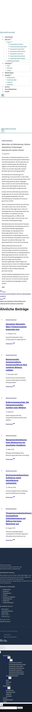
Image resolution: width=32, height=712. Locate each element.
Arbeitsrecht (6, 600)
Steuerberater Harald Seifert (17, 49)
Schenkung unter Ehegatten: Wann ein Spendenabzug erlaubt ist (15, 294)
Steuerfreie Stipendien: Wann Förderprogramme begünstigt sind (16, 326)
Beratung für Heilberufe (9, 597)
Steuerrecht (6, 591)
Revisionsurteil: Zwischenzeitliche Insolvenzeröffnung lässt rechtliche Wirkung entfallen (16, 364)
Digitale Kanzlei (9, 73)
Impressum (7, 634)
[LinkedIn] (5, 641)
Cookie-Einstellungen (8, 602)
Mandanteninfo (11, 77)
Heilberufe (9, 82)
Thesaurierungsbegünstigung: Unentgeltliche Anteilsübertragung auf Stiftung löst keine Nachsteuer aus (19, 518)
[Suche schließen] (1, 705)
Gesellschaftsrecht (7, 598)
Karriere (7, 87)
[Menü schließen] (0, 652)
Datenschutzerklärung (10, 637)
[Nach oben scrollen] (1, 647)
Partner (8, 660)
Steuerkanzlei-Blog (11, 80)
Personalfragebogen (11, 89)
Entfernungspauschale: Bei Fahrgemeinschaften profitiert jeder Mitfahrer (17, 405)
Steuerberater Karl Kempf (16, 44)
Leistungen (5, 678)
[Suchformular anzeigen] (2, 95)
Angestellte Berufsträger (13, 61)
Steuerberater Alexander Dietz (17, 51)
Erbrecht (5, 595)
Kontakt (7, 91)
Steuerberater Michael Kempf (17, 56)
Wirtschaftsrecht (7, 593)
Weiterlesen (10, 343)
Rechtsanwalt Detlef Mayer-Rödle (18, 46)
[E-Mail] (6, 641)
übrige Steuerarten (11, 355)
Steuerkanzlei (9, 37)
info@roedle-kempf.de (7, 611)
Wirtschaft (9, 68)
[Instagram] (3, 641)
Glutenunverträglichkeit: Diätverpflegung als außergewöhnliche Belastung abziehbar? (13, 301)
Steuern (9, 70)
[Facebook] (1, 641)
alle (3, 287)
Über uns (5, 658)
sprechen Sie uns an (5, 621)
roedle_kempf (4, 613)
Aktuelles (5, 688)
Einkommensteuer (7, 140)
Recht (8, 65)
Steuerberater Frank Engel (16, 53)
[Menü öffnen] (2, 131)
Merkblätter (10, 84)
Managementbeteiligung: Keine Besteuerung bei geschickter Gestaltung (16, 442)
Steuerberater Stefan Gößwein (17, 58)
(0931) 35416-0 (5, 609)
